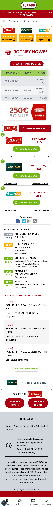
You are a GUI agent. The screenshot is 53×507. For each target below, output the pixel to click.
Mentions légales (22, 426)
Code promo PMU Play (40, 184)
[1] (14, 140)
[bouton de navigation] (4, 5)
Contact (9, 426)
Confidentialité (39, 426)
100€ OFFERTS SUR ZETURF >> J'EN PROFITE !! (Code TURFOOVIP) (26, 13)
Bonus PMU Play (10, 184)
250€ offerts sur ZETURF (29, 63)
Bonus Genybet (10, 210)
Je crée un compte (14, 403)
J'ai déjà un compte (38, 403)
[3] (14, 193)
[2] (14, 167)
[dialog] (4, 503)
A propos (9, 429)
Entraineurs (14, 21)
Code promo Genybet (41, 210)
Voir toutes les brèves (26, 368)
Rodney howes (30, 21)
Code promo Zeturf (41, 157)
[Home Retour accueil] (29, 5)
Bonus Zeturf (9, 157)
